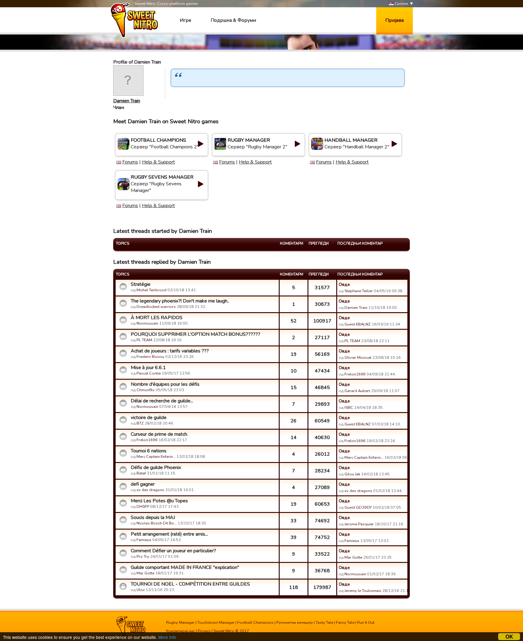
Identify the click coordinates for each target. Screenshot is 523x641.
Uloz (141, 590)
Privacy (204, 631)
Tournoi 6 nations (148, 451)
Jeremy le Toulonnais (362, 590)
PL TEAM (144, 340)
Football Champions (255, 622)
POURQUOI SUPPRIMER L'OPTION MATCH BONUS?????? (195, 334)
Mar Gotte (353, 557)
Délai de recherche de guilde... (162, 401)
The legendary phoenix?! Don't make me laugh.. (180, 301)
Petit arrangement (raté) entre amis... (169, 534)
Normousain (147, 323)
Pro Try (143, 556)
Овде (344, 284)
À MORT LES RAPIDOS (157, 318)
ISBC (348, 407)
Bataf (141, 473)
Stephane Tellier (358, 291)
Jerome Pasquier (359, 524)
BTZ (140, 423)
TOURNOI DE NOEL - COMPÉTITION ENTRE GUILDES (190, 584)
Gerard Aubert (357, 391)
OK (509, 636)
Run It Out (365, 622)
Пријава (394, 20)
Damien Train (126, 100)
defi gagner (143, 484)
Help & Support (158, 162)
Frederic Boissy (150, 356)
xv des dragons (150, 490)
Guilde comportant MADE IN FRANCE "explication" (185, 567)
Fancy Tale (345, 622)
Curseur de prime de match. (159, 434)
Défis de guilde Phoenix (156, 467)
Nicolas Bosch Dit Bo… (157, 523)
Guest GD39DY (358, 507)
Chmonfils (146, 390)
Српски (401, 3)
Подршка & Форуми (233, 20)
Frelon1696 (355, 374)
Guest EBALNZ (357, 324)
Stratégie (140, 284)
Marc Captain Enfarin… (156, 456)
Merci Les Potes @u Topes (159, 501)
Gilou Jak (352, 474)
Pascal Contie (149, 373)
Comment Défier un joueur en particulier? (173, 551)
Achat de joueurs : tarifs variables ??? (170, 351)
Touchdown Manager (216, 622)
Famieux (144, 540)
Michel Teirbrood (151, 290)
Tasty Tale (324, 622)
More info (167, 637)
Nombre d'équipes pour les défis (165, 384)
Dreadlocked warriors (156, 306)
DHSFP (143, 506)
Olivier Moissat (357, 357)
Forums (130, 162)
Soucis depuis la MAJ (153, 517)
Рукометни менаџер (294, 622)
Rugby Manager (180, 622)
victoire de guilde (148, 417)
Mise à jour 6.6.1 (148, 367)
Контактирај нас (180, 631)
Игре (185, 20)
